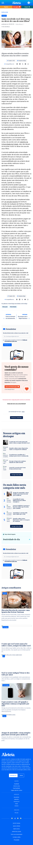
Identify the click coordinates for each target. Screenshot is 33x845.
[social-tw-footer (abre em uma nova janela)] (18, 818)
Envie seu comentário (16, 417)
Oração (26, 7)
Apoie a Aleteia (16, 826)
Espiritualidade (16, 788)
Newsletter (16, 797)
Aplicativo (16, 799)
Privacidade (16, 840)
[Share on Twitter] (22, 64)
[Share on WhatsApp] (28, 64)
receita (4, 593)
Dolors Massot (19, 24)
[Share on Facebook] (17, 64)
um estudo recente (11, 202)
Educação (5, 307)
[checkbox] (3, 340)
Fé (3, 656)
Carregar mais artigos (16, 474)
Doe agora (15, 7)
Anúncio (16, 806)
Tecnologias (6, 685)
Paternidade (13, 307)
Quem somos (16, 828)
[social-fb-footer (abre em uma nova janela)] (15, 818)
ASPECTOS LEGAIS (16, 831)
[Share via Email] (25, 64)
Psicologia (5, 627)
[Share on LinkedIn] (19, 64)
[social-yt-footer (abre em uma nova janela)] (12, 818)
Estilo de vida (5, 12)
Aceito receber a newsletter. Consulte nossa (16, 340)
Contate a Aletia (16, 837)
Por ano (16, 812)
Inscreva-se (16, 801)
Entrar (21, 775)
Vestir (16, 803)
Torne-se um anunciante (16, 834)
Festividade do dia (11, 539)
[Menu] (6, 3)
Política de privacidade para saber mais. (16, 340)
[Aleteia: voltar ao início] (16, 2)
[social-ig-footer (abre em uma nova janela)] (21, 818)
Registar (6, 7)
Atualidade (16, 784)
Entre (23, 411)
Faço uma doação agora (11, 386)
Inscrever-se (7, 344)
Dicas (4, 716)
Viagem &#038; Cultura (16, 790)
